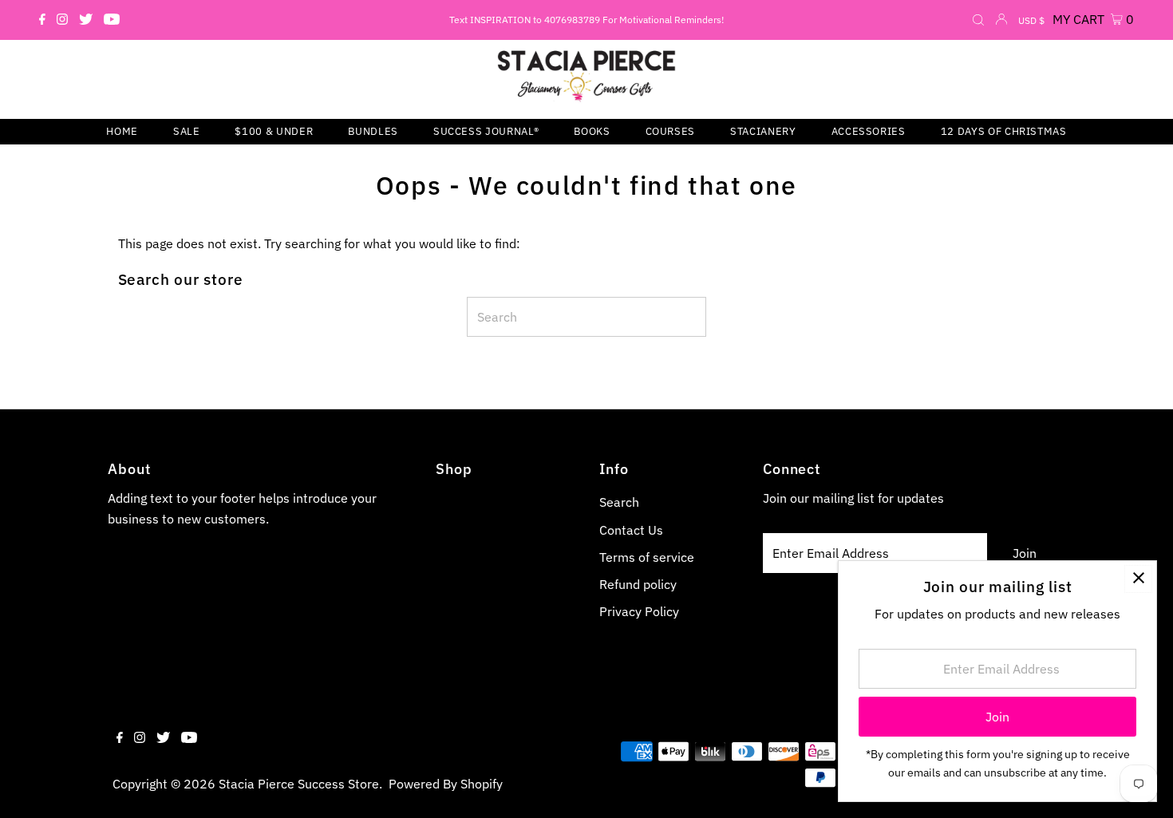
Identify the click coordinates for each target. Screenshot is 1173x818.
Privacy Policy (639, 611)
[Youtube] (112, 20)
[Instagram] (62, 20)
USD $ (1031, 20)
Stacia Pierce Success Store (299, 784)
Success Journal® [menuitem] (486, 131)
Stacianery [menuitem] (763, 131)
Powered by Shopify (446, 784)
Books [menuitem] (592, 131)
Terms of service (646, 557)
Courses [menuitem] (671, 131)
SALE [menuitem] (186, 131)
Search (619, 502)
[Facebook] (42, 20)
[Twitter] (86, 20)
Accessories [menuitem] (868, 131)
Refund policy (638, 584)
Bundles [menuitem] (373, 131)
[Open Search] (978, 21)
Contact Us (631, 530)
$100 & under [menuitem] (274, 131)
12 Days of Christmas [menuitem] (1004, 131)
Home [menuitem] (122, 131)
